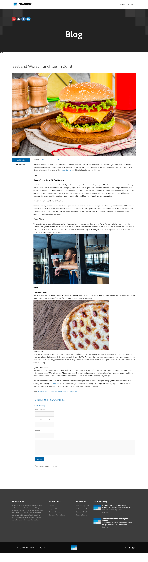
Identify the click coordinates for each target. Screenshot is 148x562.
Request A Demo (54, 509)
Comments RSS (57, 400)
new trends (67, 391)
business (40, 391)
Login (122, 4)
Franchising (57, 159)
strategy (74, 391)
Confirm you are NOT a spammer (47, 466)
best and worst (66, 170)
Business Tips (47, 159)
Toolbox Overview (55, 512)
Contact (51, 506)
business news (49, 391)
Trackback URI (40, 400)
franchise (56, 383)
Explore (130, 4)
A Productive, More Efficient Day (114, 505)
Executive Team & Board (57, 515)
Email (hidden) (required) (42, 420)
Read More (105, 512)
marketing (58, 391)
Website (37, 430)
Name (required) (40, 409)
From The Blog (100, 502)
